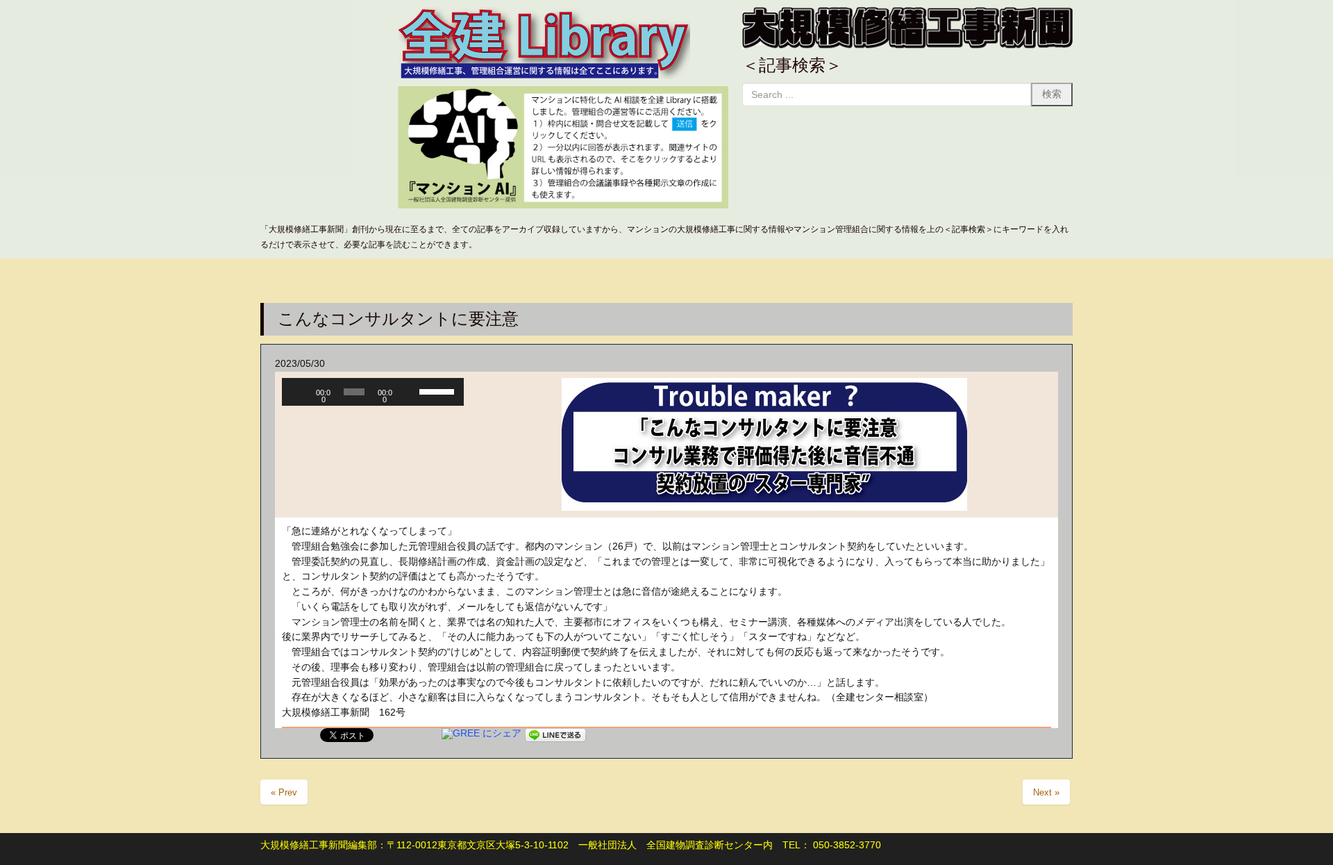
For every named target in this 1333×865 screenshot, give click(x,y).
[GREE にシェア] (481, 733)
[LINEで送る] (555, 733)
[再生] (300, 392)
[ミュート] (409, 392)
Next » (1046, 792)
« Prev (284, 792)
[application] (373, 392)
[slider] (438, 390)
